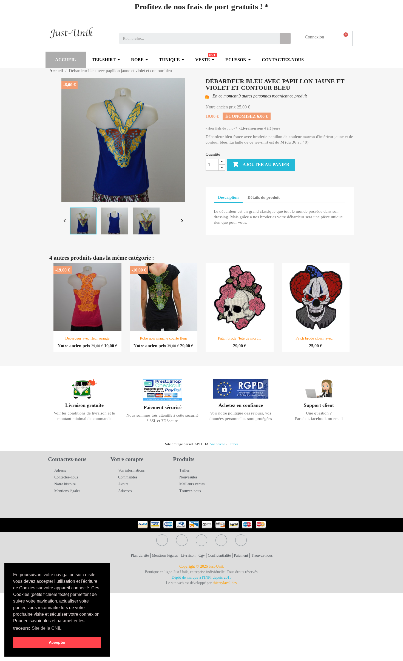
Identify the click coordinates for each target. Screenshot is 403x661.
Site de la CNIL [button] (46, 628)
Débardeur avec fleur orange (87, 338)
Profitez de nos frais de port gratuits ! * (202, 6)
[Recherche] (285, 38)
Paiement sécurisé (162, 407)
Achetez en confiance (240, 405)
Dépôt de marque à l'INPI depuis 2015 (201, 577)
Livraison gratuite (84, 405)
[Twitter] (182, 540)
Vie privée (217, 444)
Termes (233, 444)
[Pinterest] (201, 540)
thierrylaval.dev (225, 583)
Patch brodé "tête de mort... (239, 338)
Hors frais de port (221, 128)
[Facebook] (162, 540)
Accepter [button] (57, 642)
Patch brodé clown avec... (316, 338)
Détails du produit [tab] (264, 197)
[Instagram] (221, 540)
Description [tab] (228, 197)
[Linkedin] (241, 540)
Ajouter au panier (261, 164)
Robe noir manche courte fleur (163, 338)
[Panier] (343, 38)
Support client (319, 405)
